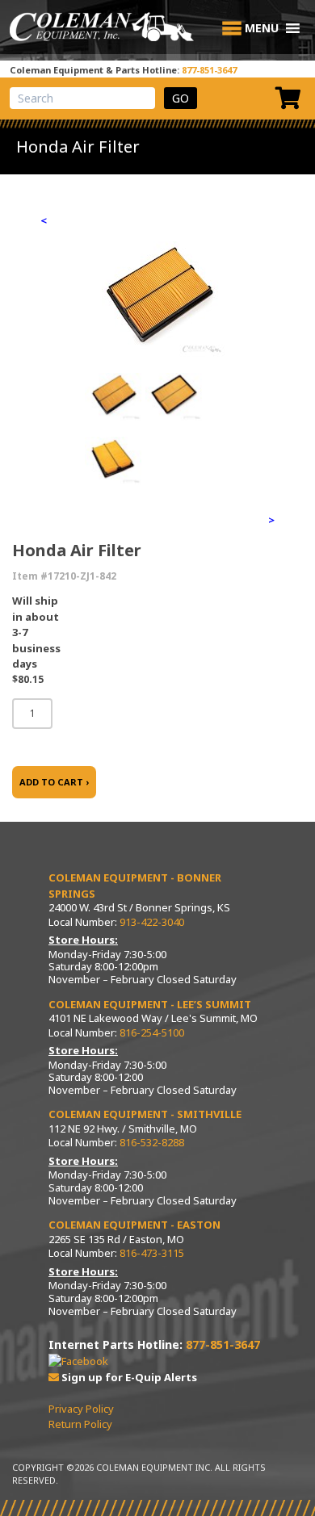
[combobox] (82, 98)
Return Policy (80, 1424)
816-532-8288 (152, 1142)
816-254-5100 (152, 1032)
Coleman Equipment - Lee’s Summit (149, 1004)
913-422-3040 (152, 922)
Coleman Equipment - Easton (134, 1224)
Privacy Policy (81, 1408)
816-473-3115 (152, 1253)
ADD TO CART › (54, 782)
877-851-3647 (209, 70)
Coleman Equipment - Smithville (145, 1114)
